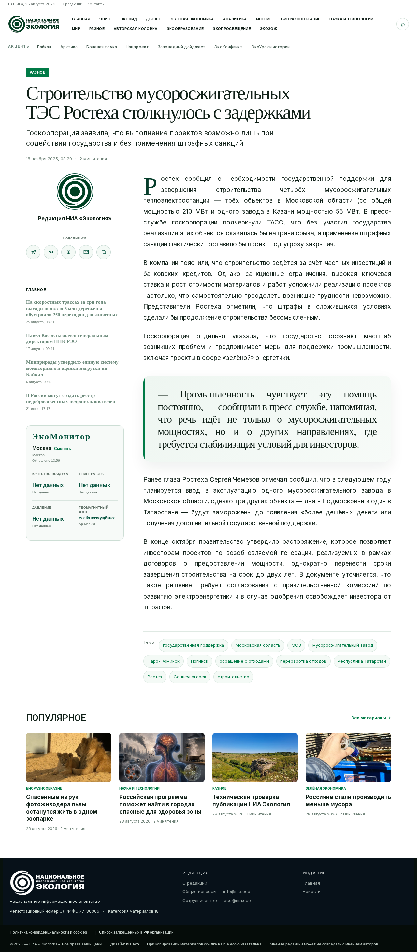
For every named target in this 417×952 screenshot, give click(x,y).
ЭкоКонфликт (228, 46)
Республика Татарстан (362, 661)
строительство (233, 676)
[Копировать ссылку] (103, 252)
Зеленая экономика (192, 19)
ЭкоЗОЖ (268, 29)
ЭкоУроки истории (271, 46)
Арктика (69, 46)
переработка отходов (303, 661)
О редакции (71, 4)
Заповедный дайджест (182, 46)
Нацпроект (137, 46)
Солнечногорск (190, 676)
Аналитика (235, 19)
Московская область (258, 645)
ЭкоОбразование (185, 29)
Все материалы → (371, 717)
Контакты (95, 4)
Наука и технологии (351, 19)
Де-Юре (153, 19)
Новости (312, 891)
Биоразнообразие (301, 19)
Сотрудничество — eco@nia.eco (216, 900)
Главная (81, 19)
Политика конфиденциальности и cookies (48, 932)
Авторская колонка (136, 29)
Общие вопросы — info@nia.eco (216, 891)
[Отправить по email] (86, 252)
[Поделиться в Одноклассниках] (68, 252)
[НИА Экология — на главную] (34, 24)
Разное (97, 29)
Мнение (264, 19)
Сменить (62, 448)
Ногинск (199, 661)
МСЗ (296, 645)
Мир (76, 29)
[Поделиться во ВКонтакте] (51, 252)
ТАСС (275, 222)
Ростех (155, 676)
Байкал (44, 46)
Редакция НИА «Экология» (75, 218)
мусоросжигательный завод (342, 645)
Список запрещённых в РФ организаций (136, 932)
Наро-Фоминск (164, 661)
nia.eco (132, 944)
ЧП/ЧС (105, 19)
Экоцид (129, 19)
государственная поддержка (193, 645)
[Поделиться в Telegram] (33, 252)
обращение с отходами (244, 661)
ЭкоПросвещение (232, 29)
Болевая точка (101, 46)
